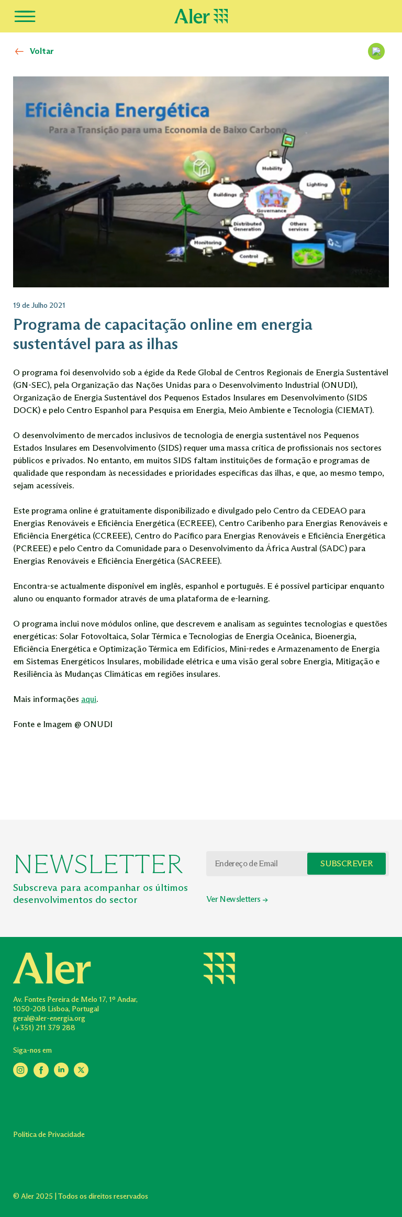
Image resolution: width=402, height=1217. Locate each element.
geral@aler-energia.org (49, 1018)
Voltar (42, 51)
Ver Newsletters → (236, 899)
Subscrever (346, 863)
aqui (88, 699)
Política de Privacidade (49, 1134)
